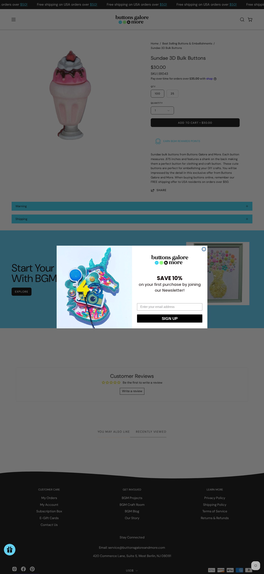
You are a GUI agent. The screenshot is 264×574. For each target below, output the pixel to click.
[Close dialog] (204, 249)
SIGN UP (170, 318)
